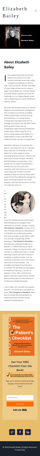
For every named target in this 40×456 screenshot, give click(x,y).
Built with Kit (20, 410)
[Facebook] (20, 432)
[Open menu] (36, 10)
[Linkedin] (28, 432)
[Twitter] (12, 432)
